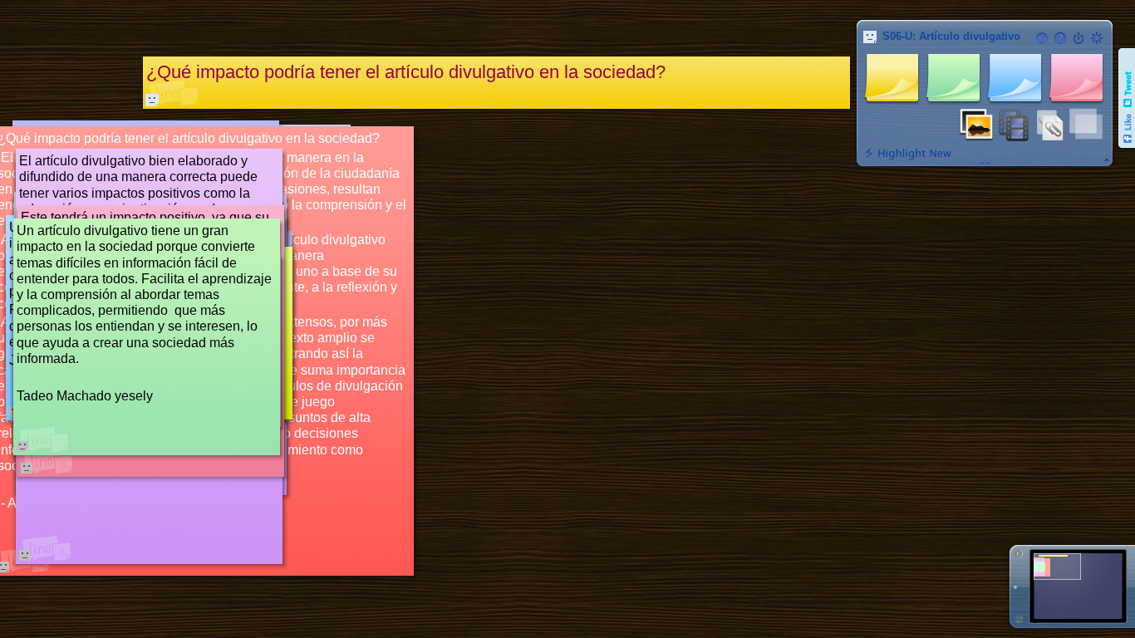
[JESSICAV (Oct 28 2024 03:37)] (152, 99)
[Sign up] (1097, 38)
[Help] (1060, 38)
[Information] (1042, 38)
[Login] (1078, 38)
